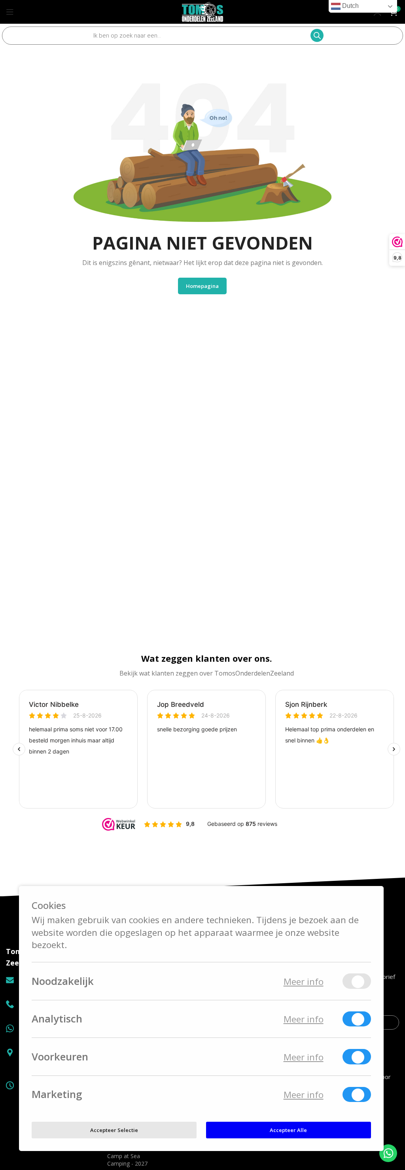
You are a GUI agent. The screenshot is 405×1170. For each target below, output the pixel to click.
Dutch (350, 5)
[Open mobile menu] (10, 12)
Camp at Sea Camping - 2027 (127, 1159)
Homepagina (202, 286)
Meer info (304, 981)
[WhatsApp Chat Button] (388, 1153)
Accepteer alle (288, 1129)
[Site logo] (202, 11)
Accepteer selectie (114, 1129)
